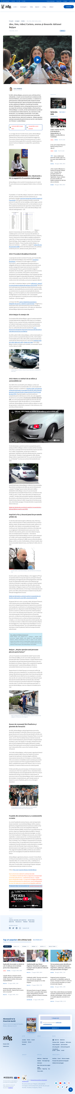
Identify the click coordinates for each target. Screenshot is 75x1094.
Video (31, 7)
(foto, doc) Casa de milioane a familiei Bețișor (25, 870)
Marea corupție (65, 1058)
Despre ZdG (59, 1)
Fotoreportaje (46, 1060)
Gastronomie (64, 1044)
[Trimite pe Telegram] (16, 928)
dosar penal (31, 920)
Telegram (56, 1083)
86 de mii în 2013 (19, 342)
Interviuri (29, 999)
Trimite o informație (50, 1)
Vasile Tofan (53, 946)
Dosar (52, 184)
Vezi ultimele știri (37, 939)
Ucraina (25, 946)
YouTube (60, 1083)
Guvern (7, 946)
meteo (43, 946)
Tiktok (66, 1087)
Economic (24, 1042)
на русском (71, 1)
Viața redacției (56, 1044)
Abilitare (39, 1058)
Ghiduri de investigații (58, 1063)
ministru (11, 921)
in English (65, 1)
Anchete (39, 1068)
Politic (5, 983)
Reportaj (44, 1068)
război (34, 946)
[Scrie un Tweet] (13, 928)
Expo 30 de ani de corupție (43, 1065)
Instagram (68, 1083)
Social (56, 139)
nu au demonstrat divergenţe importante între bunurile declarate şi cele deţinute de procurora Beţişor (25, 329)
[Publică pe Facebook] (9, 928)
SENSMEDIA (10, 1087)
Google (58, 1087)
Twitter (62, 1087)
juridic (54, 1050)
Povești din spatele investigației (60, 1060)
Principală (11, 21)
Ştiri (15, 7)
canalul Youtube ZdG (35, 886)
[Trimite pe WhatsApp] (20, 928)
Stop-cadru (40, 1071)
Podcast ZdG (55, 1042)
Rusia (16, 946)
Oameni (39, 1060)
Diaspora (62, 1042)
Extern (29, 1042)
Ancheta (23, 21)
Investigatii (23, 7)
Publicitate (6, 1046)
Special (37, 7)
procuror (31, 921)
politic (58, 1050)
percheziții (18, 921)
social (62, 1050)
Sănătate (62, 1039)
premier (25, 921)
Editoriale (68, 1042)
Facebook (64, 1083)
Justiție (24, 1039)
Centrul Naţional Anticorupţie (17, 920)
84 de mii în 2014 (28, 342)
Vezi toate (62, 112)
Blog (44, 7)
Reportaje (45, 1058)
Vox (49, 1068)
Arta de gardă (55, 1047)
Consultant (55, 1049)
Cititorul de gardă (65, 1047)
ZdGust (51, 7)
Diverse (24, 1044)
